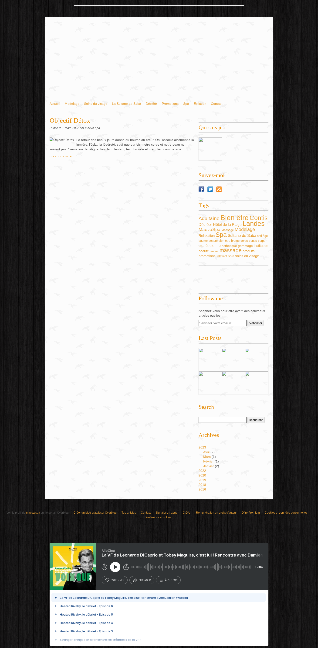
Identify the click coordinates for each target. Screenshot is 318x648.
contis (253, 240)
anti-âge (262, 236)
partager (145, 580)
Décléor (151, 103)
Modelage (72, 103)
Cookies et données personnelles (286, 512)
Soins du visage (95, 103)
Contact (216, 103)
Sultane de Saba (242, 235)
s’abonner (117, 580)
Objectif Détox (70, 120)
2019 (202, 480)
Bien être (234, 217)
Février (208, 461)
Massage (227, 230)
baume (203, 240)
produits (249, 251)
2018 (202, 485)
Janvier (208, 466)
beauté (213, 240)
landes (214, 251)
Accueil (55, 103)
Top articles (129, 512)
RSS (219, 189)
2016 (202, 489)
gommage (245, 246)
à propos (171, 580)
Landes (254, 223)
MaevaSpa (209, 229)
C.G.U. (187, 512)
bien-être (224, 240)
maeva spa (33, 512)
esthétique (229, 246)
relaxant (222, 256)
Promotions (170, 103)
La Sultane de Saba (126, 103)
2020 (202, 475)
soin (231, 256)
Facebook (201, 189)
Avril (206, 452)
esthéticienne (210, 245)
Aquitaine (209, 218)
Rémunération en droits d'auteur (216, 512)
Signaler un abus (167, 512)
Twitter (210, 189)
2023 (202, 447)
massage (231, 250)
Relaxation (207, 236)
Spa (186, 103)
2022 (202, 471)
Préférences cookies (158, 517)
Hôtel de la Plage (227, 225)
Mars (207, 457)
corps (261, 240)
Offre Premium (251, 512)
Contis (259, 217)
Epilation (200, 103)
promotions (207, 256)
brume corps (239, 240)
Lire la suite (61, 156)
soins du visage (247, 256)
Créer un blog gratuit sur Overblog (95, 512)
